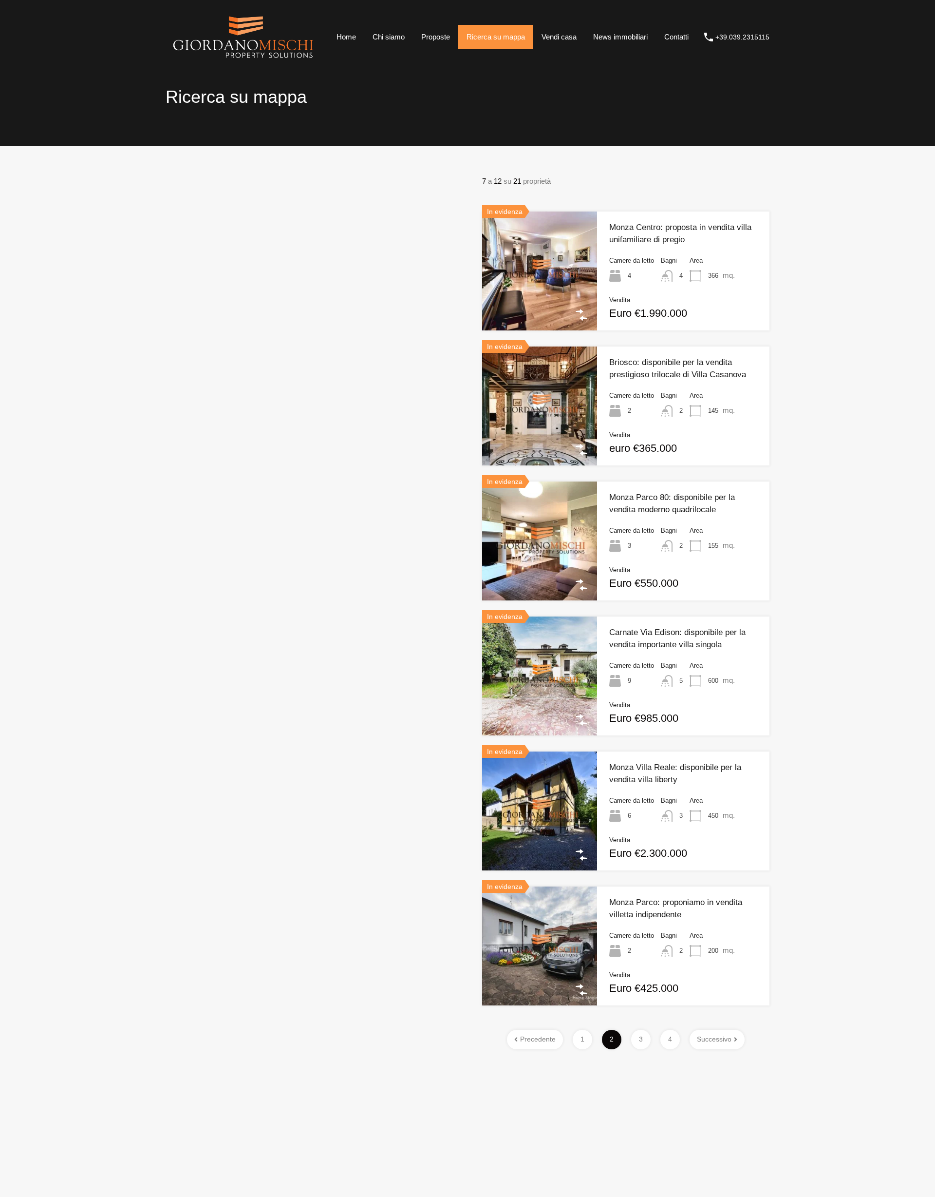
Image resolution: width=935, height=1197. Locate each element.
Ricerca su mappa (496, 37)
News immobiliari (620, 37)
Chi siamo (389, 37)
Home (346, 37)
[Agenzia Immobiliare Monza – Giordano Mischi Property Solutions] (243, 60)
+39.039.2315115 (742, 37)
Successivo (714, 1039)
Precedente (538, 1039)
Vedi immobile (540, 306)
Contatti (676, 37)
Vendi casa (559, 37)
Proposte (435, 37)
